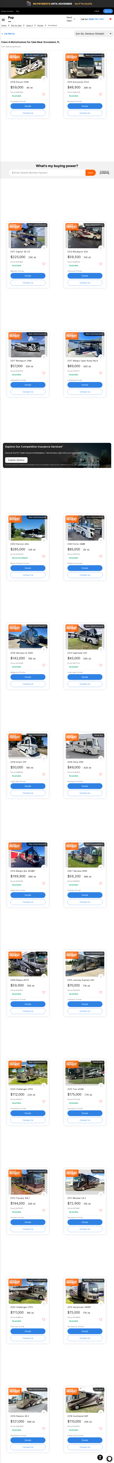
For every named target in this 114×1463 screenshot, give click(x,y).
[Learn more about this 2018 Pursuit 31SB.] (27, 66)
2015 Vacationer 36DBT (79, 1307)
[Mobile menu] (3, 19)
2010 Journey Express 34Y (80, 980)
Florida (40, 25)
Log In (96, 11)
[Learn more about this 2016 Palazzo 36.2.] (27, 1400)
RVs (17, 11)
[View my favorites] (110, 19)
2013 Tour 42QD (75, 1089)
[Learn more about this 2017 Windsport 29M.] (27, 344)
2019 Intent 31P (18, 762)
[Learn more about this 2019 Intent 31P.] (27, 746)
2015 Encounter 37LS (78, 82)
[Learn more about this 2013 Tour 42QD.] (84, 1073)
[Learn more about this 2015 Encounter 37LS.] (84, 66)
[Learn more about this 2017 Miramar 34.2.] (84, 1182)
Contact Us (28, 113)
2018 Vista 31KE (75, 762)
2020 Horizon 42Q (19, 544)
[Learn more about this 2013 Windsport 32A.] (84, 235)
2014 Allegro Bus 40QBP (22, 871)
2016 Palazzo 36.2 (19, 1416)
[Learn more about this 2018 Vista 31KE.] (84, 746)
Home (3, 25)
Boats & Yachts (7, 11)
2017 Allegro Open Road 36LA (82, 361)
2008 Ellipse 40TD (19, 980)
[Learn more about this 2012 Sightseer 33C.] (84, 637)
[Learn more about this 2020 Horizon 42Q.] (27, 528)
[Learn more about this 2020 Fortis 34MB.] (84, 528)
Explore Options (16, 460)
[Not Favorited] (43, 94)
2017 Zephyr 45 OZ (20, 251)
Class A (29, 25)
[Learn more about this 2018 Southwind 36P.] (84, 1400)
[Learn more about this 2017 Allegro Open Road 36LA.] (84, 344)
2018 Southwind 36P (77, 1416)
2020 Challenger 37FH (21, 1089)
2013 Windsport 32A (77, 251)
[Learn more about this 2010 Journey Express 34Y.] (84, 964)
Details (28, 106)
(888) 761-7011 (96, 19)
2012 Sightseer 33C (77, 653)
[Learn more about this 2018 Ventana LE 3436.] (27, 637)
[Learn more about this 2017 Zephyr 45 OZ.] (27, 235)
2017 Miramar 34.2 (76, 1198)
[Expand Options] (44, 78)
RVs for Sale (16, 25)
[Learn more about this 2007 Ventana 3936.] (84, 855)
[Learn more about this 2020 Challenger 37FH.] (27, 1073)
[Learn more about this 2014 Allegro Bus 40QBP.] (27, 855)
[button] (100, 1457)
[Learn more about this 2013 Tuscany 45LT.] (27, 1182)
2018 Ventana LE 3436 (21, 653)
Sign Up (108, 11)
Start (90, 172)
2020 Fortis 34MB (76, 544)
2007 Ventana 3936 (77, 871)
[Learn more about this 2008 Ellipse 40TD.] (27, 964)
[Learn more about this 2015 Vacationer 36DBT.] (84, 1291)
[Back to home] (11, 19)
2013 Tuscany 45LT (20, 1198)
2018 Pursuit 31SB (19, 82)
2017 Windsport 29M (20, 361)
